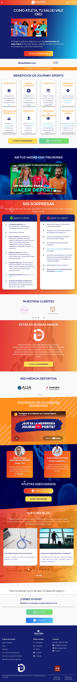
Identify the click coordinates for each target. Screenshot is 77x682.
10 (50, 481)
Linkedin (38, 656)
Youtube (38, 652)
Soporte (57, 651)
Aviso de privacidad (56, 678)
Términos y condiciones (68, 678)
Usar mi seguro (7, 642)
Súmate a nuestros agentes (11, 659)
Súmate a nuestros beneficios (12, 656)
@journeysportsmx (60, 648)
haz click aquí (59, 271)
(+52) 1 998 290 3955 (61, 642)
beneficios (31, 123)
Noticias (5, 649)
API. (9, 105)
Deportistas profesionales (55, 249)
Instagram (39, 646)
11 (53, 481)
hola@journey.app (61, 645)
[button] (38, 590)
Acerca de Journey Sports (10, 652)
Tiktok (38, 649)
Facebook (39, 642)
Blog (3, 646)
